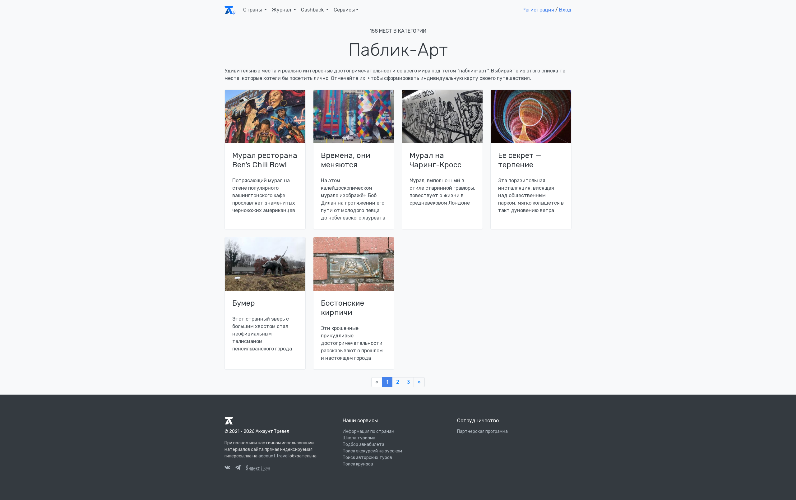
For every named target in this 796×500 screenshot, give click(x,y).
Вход (565, 10)
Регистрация (538, 10)
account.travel (273, 456)
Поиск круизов (358, 464)
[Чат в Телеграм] (238, 468)
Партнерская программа (482, 431)
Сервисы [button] (344, 10)
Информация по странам (368, 431)
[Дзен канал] (257, 467)
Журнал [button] (282, 10)
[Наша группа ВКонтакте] (227, 468)
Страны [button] (253, 10)
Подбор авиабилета (363, 444)
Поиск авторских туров (367, 457)
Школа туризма (359, 438)
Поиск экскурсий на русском (372, 451)
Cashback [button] (313, 10)
